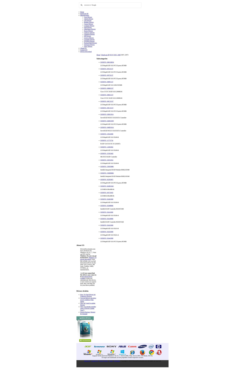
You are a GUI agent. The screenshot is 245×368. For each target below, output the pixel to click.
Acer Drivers (88, 17)
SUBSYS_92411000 (106, 212)
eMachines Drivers (90, 29)
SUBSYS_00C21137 (106, 101)
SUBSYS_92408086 (106, 205)
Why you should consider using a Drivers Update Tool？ (88, 308)
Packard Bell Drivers (90, 43)
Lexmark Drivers (89, 39)
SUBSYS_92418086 (106, 219)
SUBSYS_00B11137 (106, 95)
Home (82, 12)
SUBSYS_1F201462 (106, 153)
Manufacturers (84, 15)
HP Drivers (87, 36)
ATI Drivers (87, 20)
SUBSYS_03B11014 (106, 114)
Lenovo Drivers (89, 38)
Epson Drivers (88, 31)
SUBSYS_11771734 (106, 140)
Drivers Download (86, 51)
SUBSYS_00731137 (106, 75)
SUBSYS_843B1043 (107, 186)
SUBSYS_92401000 (106, 199)
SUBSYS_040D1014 (107, 127)
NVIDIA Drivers (89, 41)
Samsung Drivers (89, 45)
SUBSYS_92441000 (106, 238)
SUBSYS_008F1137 (106, 82)
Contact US (83, 50)
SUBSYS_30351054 (106, 160)
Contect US (94, 361)
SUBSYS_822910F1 (106, 179)
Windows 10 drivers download (88, 258)
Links (111, 361)
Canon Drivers (88, 24)
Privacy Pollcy (104, 361)
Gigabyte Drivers (89, 34)
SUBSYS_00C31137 (106, 108)
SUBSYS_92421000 (106, 225)
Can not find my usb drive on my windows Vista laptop (88, 299)
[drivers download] (85, 342)
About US (83, 48)
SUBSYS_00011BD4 (107, 62)
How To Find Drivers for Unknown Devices (88, 295)
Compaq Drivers (89, 26)
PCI (111, 55)
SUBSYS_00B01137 (106, 88)
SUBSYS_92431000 (106, 232)
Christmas (117, 361)
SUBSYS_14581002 (106, 147)
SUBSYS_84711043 (106, 192)
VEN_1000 (116, 55)
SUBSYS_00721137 (106, 69)
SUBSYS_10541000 (106, 134)
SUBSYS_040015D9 (107, 121)
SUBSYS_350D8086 (107, 173)
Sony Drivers (88, 46)
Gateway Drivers (89, 32)
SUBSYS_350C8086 (107, 166)
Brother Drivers (89, 22)
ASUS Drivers (88, 19)
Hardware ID (84, 13)
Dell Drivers (88, 27)
